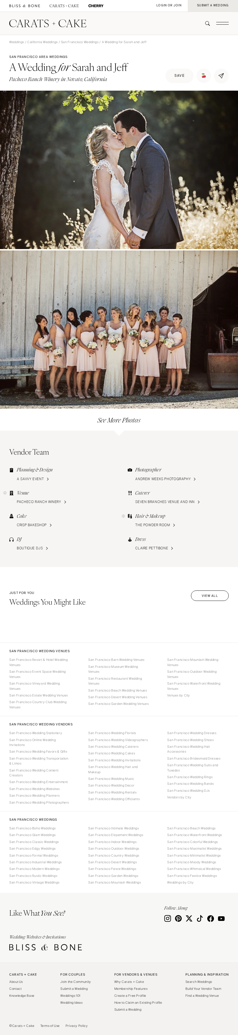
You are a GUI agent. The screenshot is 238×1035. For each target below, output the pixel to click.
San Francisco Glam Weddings (32, 835)
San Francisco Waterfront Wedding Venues (193, 686)
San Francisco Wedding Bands (190, 783)
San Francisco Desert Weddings (112, 862)
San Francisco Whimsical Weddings (194, 869)
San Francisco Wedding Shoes (190, 740)
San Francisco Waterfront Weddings (194, 835)
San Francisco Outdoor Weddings (113, 848)
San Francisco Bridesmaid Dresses (193, 758)
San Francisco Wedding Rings (189, 777)
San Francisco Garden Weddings (113, 875)
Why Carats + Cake (129, 981)
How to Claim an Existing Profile (138, 1002)
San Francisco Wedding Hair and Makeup (113, 769)
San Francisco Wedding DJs (188, 790)
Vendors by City (179, 797)
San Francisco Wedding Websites (34, 789)
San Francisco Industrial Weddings (35, 862)
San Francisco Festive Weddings (192, 875)
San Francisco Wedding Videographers (118, 740)
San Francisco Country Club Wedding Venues (37, 704)
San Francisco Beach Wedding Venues (117, 690)
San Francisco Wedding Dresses (191, 733)
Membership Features (131, 988)
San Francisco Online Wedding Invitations (32, 742)
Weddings (16, 42)
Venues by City (178, 695)
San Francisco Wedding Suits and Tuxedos (192, 767)
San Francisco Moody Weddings (191, 862)
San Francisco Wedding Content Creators (33, 773)
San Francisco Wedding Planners (34, 795)
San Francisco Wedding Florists (112, 733)
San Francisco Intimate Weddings (113, 828)
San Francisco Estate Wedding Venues (38, 695)
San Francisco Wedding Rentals (112, 792)
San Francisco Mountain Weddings (114, 882)
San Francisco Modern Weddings (34, 869)
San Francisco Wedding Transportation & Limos (38, 761)
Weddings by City (180, 882)
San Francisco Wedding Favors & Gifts (38, 751)
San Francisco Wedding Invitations (114, 760)
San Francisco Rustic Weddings (33, 875)
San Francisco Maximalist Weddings (194, 848)
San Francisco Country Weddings (113, 855)
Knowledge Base (22, 995)
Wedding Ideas (71, 1002)
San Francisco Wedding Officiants (114, 799)
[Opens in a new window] (24, 6)
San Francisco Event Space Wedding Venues (37, 674)
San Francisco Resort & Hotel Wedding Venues (38, 662)
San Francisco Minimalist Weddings (194, 855)
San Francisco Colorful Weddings (192, 842)
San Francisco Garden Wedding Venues (118, 703)
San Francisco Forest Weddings (112, 869)
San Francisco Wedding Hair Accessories (188, 749)
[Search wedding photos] (96, 6)
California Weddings (42, 42)
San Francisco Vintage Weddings (34, 882)
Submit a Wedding (74, 988)
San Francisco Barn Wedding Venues (116, 659)
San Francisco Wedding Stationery (35, 733)
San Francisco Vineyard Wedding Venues (34, 686)
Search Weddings (198, 981)
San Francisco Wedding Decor (111, 785)
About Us (16, 981)
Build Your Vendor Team (203, 988)
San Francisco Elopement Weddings (115, 835)
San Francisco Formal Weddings (33, 855)
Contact (15, 988)
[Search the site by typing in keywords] (205, 23)
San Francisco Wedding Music (111, 778)
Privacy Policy (77, 1025)
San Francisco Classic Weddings (34, 842)
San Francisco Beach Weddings (191, 828)
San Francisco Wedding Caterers (113, 746)
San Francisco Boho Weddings (32, 828)
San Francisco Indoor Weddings (112, 842)
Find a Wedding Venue (202, 995)
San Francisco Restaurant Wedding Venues (115, 681)
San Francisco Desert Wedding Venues (117, 697)
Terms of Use (50, 1025)
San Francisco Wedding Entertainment (38, 782)
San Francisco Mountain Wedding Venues (192, 662)
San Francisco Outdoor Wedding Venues (192, 674)
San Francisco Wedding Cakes (111, 753)
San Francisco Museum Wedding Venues (113, 669)
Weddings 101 (70, 995)
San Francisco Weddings (80, 42)
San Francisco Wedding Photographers (39, 802)
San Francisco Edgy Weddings (32, 848)
